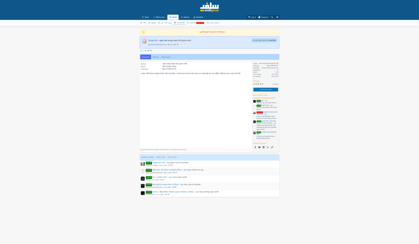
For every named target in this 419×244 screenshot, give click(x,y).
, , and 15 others (165, 150)
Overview (145, 57)
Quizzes (186, 17)
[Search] (271, 17)
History (155, 57)
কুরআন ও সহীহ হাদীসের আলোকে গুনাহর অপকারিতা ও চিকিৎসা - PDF (175, 192)
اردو (162, 23)
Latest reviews (214, 23)
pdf (181, 45)
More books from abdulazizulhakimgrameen (264, 96)
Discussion (166, 57)
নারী (185, 45)
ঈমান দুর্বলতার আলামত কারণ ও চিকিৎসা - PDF (167, 184)
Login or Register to (265, 40)
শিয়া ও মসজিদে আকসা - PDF (162, 177)
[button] (166, 17)
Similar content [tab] (147, 157)
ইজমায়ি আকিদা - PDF (265, 105)
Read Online (181, 23)
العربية (170, 23)
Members (199, 17)
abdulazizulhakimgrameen (158, 45)
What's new (160, 17)
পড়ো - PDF (262, 101)
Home (147, 17)
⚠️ (212, 32)
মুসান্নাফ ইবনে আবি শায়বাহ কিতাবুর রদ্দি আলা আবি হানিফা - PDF (266, 122)
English (153, 23)
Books (174, 17)
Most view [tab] (161, 157)
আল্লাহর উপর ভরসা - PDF (161, 163)
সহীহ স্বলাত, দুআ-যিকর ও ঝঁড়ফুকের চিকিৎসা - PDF (169, 170)
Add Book (193, 23)
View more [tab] (172, 157)
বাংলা (144, 23)
